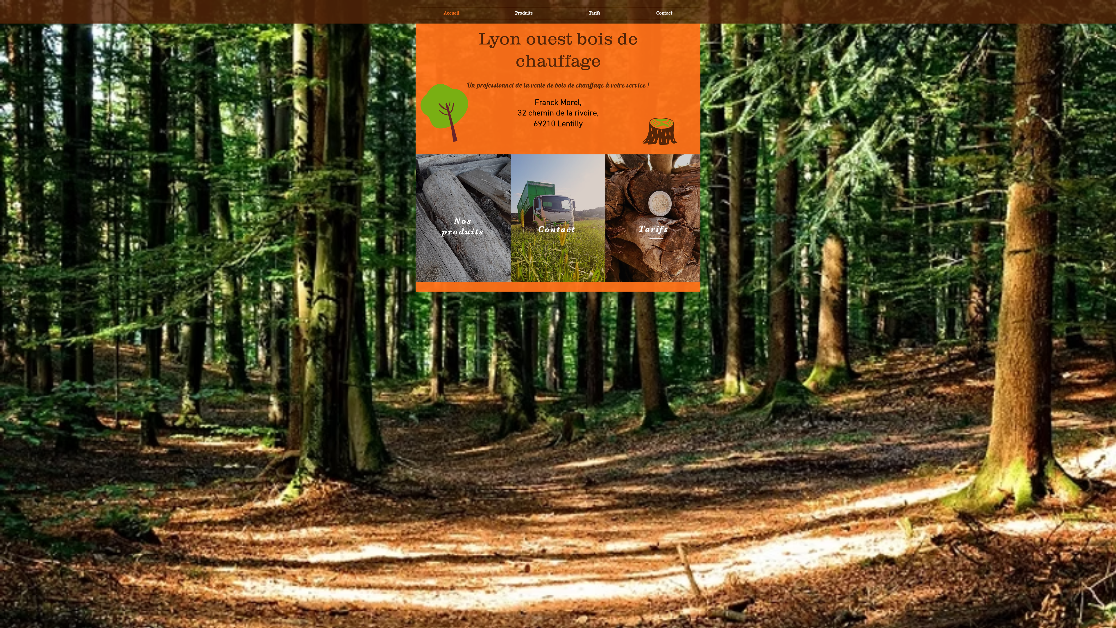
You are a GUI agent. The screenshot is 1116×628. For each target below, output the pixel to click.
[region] (463, 218)
